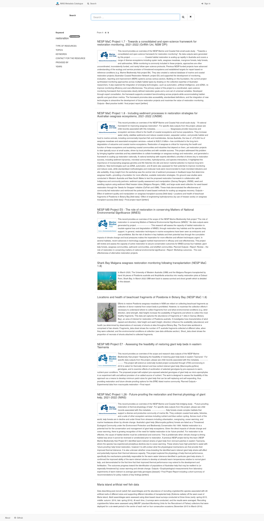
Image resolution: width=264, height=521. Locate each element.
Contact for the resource (70, 58)
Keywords (61, 54)
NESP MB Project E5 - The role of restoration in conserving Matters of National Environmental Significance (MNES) (145, 210)
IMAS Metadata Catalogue (71, 3)
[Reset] (191, 17)
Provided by (62, 62)
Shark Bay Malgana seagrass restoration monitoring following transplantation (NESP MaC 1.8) (151, 264)
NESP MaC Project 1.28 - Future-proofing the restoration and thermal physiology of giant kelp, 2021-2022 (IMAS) (151, 395)
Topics (59, 50)
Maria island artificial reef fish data (118, 484)
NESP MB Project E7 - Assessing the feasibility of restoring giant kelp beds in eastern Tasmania (149, 345)
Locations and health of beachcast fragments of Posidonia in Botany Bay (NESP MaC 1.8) (152, 297)
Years (59, 66)
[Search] (183, 17)
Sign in (207, 3)
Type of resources (66, 45)
